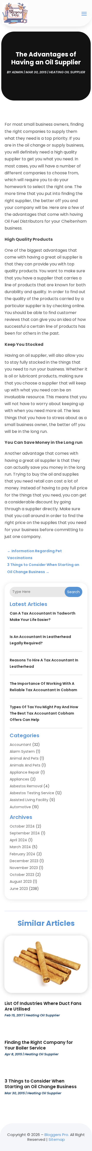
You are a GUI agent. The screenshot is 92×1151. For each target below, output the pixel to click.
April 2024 (18, 840)
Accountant (20, 744)
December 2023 (24, 860)
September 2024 (25, 833)
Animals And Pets (25, 765)
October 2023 (22, 874)
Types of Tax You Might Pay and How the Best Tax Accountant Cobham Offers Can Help (44, 713)
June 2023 (19, 888)
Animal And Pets (24, 758)
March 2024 (20, 846)
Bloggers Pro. (56, 1134)
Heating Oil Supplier (67, 72)
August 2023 (21, 881)
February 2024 (22, 854)
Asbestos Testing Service (32, 792)
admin (17, 72)
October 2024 (22, 826)
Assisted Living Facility (29, 799)
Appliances (19, 779)
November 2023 (24, 867)
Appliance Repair (24, 772)
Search (73, 591)
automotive (20, 806)
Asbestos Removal (26, 786)
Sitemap (57, 1139)
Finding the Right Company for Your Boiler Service (39, 1045)
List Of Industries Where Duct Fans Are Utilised (43, 1006)
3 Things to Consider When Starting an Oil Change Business (41, 1084)
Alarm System (22, 751)
